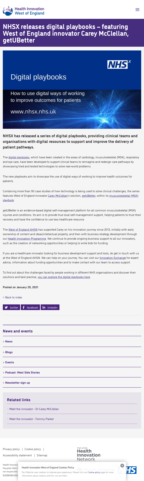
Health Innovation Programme (27, 238)
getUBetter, (89, 195)
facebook (31, 307)
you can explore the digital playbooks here (64, 277)
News (8, 341)
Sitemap (42, 455)
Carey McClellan (58, 195)
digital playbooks (18, 157)
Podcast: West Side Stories (22, 372)
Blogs (9, 352)
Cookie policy (33, 449)
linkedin (51, 307)
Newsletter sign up (17, 382)
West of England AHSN (23, 229)
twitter (13, 307)
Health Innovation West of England (23, 9)
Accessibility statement (17, 455)
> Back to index (12, 297)
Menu (136, 9)
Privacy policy (11, 449)
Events (9, 362)
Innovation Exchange (113, 257)
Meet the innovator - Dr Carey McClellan (34, 409)
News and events (18, 330)
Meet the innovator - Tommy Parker (31, 419)
